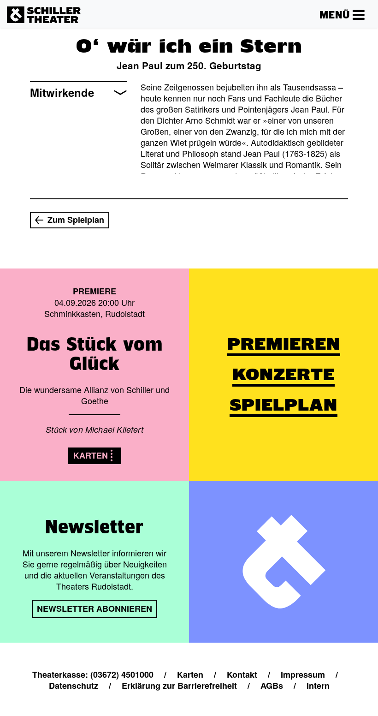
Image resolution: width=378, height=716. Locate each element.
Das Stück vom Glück (95, 353)
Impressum (303, 674)
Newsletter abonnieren (94, 609)
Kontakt (242, 674)
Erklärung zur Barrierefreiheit (179, 686)
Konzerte (283, 374)
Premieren (283, 343)
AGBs (271, 686)
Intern (318, 686)
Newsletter (94, 526)
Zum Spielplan (75, 220)
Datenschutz (73, 686)
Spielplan (283, 404)
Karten (90, 455)
